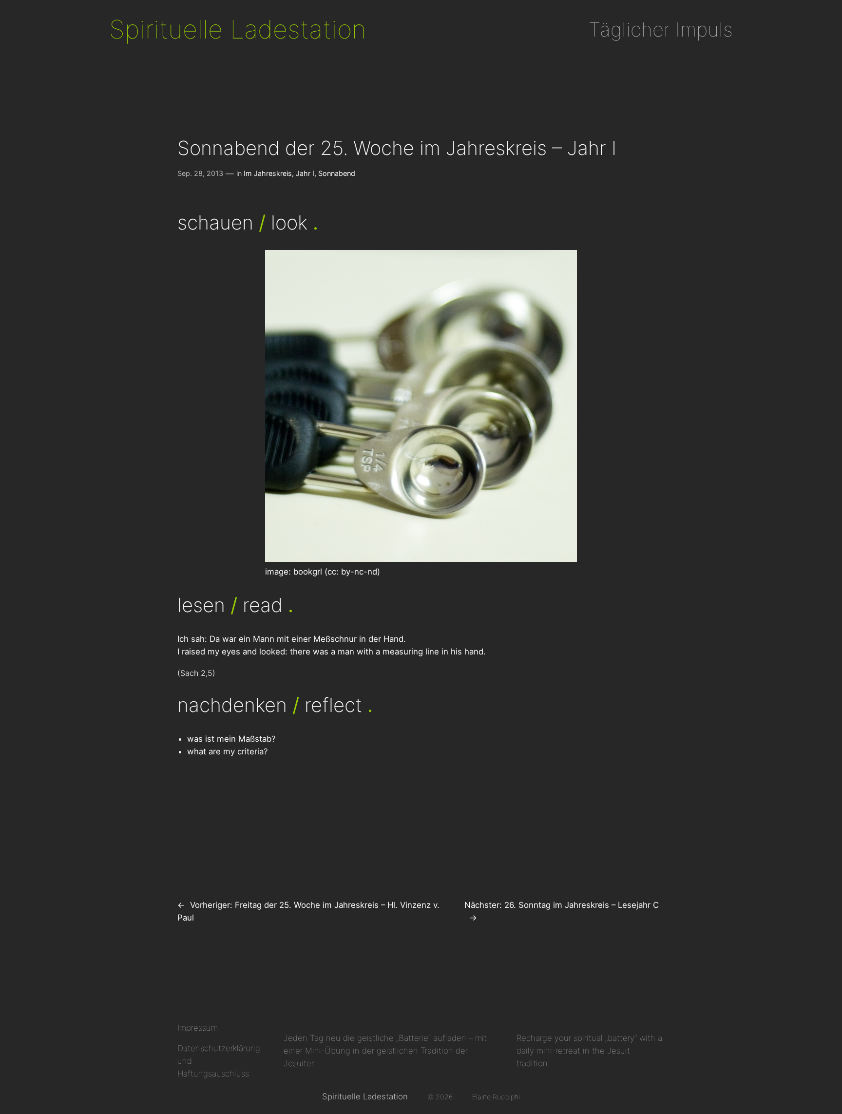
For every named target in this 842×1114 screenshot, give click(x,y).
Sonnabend (336, 173)
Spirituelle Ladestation (237, 29)
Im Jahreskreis (268, 173)
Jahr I (305, 173)
